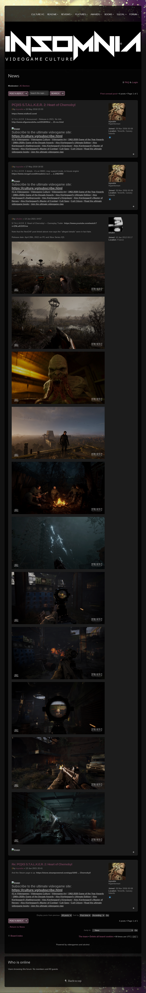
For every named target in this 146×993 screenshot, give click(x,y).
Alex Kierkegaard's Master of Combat (39, 149)
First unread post (108, 94)
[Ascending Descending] (101, 915)
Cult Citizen (77, 149)
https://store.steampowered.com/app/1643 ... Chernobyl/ (63, 873)
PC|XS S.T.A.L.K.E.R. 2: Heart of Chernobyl (43, 105)
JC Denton (24, 86)
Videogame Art (59, 139)
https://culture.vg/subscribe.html (37, 136)
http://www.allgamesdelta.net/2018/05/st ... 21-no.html (38, 122)
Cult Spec (64, 149)
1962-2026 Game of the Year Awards (86, 139)
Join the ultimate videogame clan (47, 152)
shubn (19, 219)
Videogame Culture (40, 139)
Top (133, 154)
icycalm (19, 109)
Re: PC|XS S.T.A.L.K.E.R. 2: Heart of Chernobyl (42, 864)
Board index (17, 936)
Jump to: (87, 930)
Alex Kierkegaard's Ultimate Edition (73, 142)
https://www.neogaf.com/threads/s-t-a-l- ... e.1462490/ (37, 174)
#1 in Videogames (20, 139)
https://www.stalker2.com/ (24, 113)
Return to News (17, 927)
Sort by (76, 915)
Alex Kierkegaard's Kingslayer (57, 146)
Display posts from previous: (49, 915)
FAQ (127, 82)
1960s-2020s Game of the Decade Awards (33, 142)
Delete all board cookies (101, 936)
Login (135, 82)
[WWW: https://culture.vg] (110, 137)
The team (83, 936)
